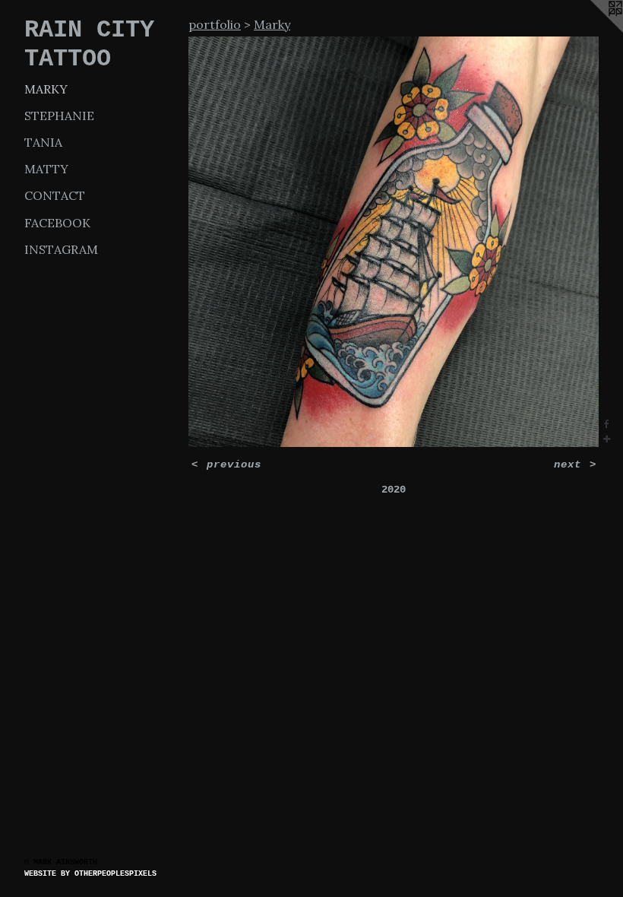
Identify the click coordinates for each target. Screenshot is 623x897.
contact (54, 195)
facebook (57, 222)
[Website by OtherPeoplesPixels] (592, 30)
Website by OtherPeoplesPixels (90, 874)
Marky (46, 89)
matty (46, 168)
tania (43, 142)
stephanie (59, 115)
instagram (61, 249)
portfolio (214, 24)
